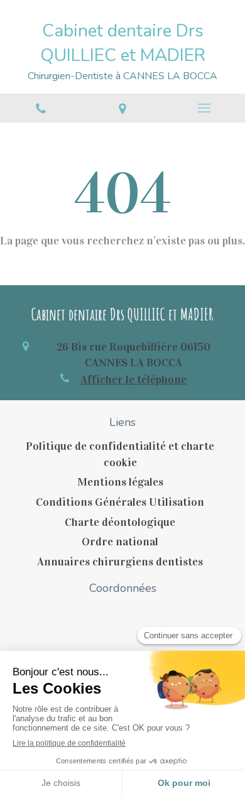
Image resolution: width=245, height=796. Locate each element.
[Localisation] (122, 108)
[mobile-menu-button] (204, 108)
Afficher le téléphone (133, 379)
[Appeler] (41, 108)
